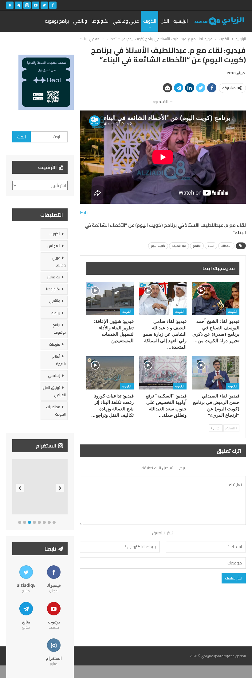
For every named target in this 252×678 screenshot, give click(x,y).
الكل (164, 21)
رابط (84, 212)
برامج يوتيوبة (57, 21)
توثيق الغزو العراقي (54, 391)
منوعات (54, 344)
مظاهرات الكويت (56, 410)
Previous (20, 488)
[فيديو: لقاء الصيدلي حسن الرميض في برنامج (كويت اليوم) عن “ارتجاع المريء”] (215, 372)
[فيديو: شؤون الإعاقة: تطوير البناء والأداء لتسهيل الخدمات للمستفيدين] (110, 298)
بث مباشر (53, 277)
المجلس (53, 245)
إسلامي (54, 375)
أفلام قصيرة (59, 360)
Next (60, 488)
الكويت (149, 21)
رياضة (55, 312)
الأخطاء (226, 246)
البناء (211, 246)
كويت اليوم (158, 246)
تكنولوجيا (99, 21)
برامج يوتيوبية (59, 328)
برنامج (197, 246)
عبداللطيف (179, 246)
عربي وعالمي (126, 21)
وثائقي (80, 21)
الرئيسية (180, 21)
